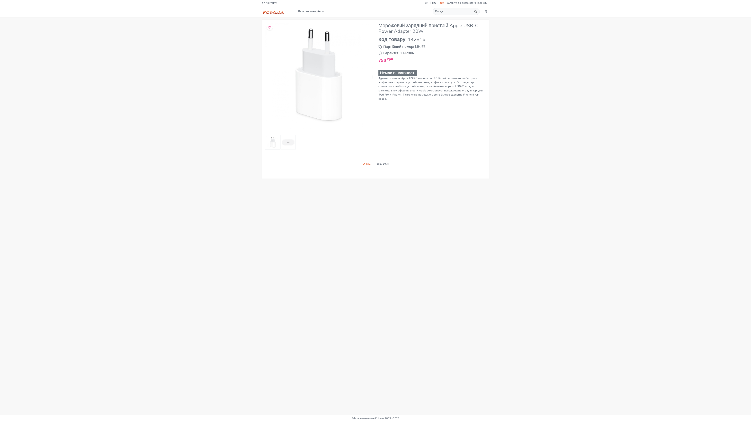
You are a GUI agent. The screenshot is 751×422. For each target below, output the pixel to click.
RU (434, 3)
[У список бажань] (270, 27)
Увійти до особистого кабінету (468, 3)
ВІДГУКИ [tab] (383, 163)
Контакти (271, 3)
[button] (485, 11)
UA (442, 3)
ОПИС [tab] (367, 163)
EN (426, 3)
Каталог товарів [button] (310, 11)
